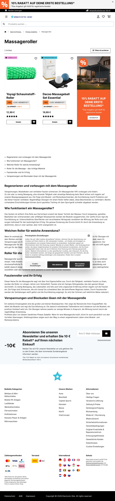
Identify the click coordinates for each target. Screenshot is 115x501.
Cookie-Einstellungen (95, 446)
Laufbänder (9, 403)
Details (18, 122)
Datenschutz (9, 496)
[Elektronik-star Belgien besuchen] (78, 470)
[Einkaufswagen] (109, 17)
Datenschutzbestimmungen (94, 463)
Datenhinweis (91, 443)
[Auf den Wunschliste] (36, 58)
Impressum (30, 496)
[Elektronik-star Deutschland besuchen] (60, 460)
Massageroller (47, 32)
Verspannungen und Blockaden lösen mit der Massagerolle (31, 176)
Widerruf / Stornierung (95, 415)
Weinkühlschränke (12, 407)
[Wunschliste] (103, 17)
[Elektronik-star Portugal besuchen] (64, 475)
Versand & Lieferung (94, 401)
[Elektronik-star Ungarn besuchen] (73, 465)
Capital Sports (65, 401)
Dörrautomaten (10, 410)
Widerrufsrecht (92, 419)
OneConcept (64, 415)
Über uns (90, 393)
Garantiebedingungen (95, 426)
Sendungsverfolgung (95, 408)
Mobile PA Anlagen (12, 400)
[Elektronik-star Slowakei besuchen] (64, 465)
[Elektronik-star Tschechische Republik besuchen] (69, 465)
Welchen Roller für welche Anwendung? (23, 165)
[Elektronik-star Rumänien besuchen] (64, 470)
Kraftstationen (10, 414)
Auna (61, 393)
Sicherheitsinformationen (96, 422)
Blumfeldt (63, 397)
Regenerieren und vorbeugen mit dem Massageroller (29, 157)
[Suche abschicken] (4, 24)
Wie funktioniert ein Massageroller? (22, 161)
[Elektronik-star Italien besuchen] (78, 460)
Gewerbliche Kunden (94, 439)
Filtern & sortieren (102, 50)
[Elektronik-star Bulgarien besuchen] (69, 470)
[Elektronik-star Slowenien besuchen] (69, 475)
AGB (20, 496)
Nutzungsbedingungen (93, 465)
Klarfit (61, 411)
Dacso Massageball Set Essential (56, 95)
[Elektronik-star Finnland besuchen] (73, 470)
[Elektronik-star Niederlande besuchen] (60, 475)
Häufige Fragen (92, 397)
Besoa (61, 408)
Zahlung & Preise (93, 404)
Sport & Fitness (15, 32)
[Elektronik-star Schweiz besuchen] (69, 460)
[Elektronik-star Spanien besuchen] (60, 465)
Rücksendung (91, 411)
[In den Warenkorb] (34, 122)
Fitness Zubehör (31, 32)
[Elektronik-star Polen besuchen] (78, 465)
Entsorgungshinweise (95, 436)
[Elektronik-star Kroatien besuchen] (60, 470)
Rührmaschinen (10, 421)
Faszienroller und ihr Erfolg (18, 172)
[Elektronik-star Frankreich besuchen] (73, 460)
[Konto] (98, 17)
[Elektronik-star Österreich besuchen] (64, 460)
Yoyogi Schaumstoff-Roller (21, 95)
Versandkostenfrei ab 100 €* (100, 10)
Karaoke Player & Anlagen (15, 418)
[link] (21, 73)
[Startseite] (7, 32)
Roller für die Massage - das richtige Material (26, 168)
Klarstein (62, 404)
